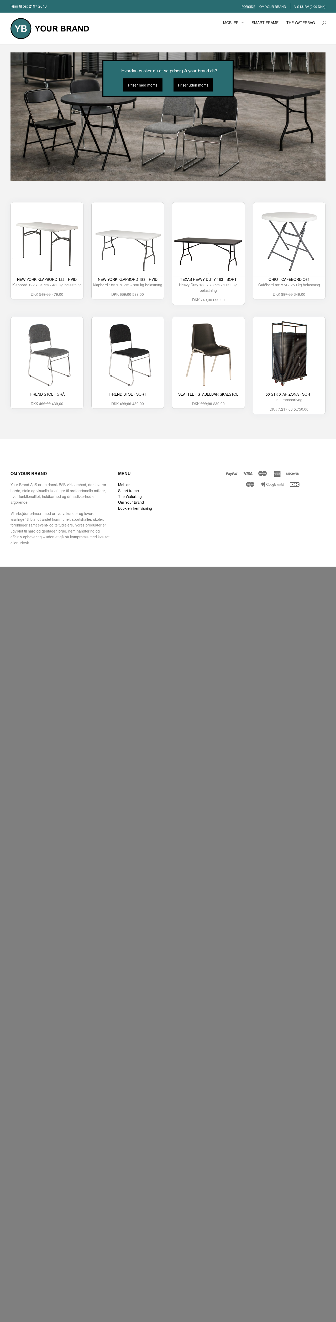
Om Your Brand (131, 502)
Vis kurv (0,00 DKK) (310, 6)
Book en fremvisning (135, 508)
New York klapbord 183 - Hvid (128, 279)
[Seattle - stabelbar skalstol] (208, 354)
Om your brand (272, 6)
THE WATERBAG (300, 22)
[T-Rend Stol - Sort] (128, 354)
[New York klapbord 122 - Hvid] (47, 240)
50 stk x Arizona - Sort (289, 394)
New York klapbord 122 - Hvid (47, 279)
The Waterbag (130, 496)
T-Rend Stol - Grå (47, 394)
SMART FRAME (265, 22)
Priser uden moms (193, 85)
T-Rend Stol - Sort (127, 394)
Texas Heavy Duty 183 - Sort (208, 279)
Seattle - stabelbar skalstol (208, 394)
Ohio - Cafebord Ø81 (289, 279)
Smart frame (128, 490)
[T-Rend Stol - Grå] (47, 354)
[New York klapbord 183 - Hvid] (128, 240)
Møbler (124, 484)
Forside (248, 6)
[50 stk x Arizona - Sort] (289, 354)
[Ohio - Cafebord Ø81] (289, 240)
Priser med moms (143, 85)
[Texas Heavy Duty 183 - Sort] (208, 240)
